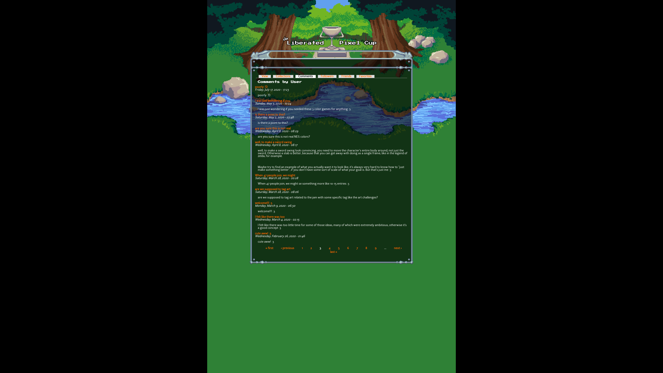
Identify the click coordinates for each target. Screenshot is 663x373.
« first (269, 248)
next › (398, 248)
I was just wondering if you (272, 101)
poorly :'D (261, 87)
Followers (327, 76)
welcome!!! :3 (263, 203)
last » (333, 252)
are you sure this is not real (273, 128)
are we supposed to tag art (272, 189)
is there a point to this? (270, 114)
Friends (346, 76)
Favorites (365, 76)
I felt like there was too (270, 217)
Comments (307, 76)
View (265, 76)
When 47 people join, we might (275, 175)
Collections (283, 76)
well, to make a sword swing (273, 142)
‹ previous (287, 248)
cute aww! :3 (263, 233)
